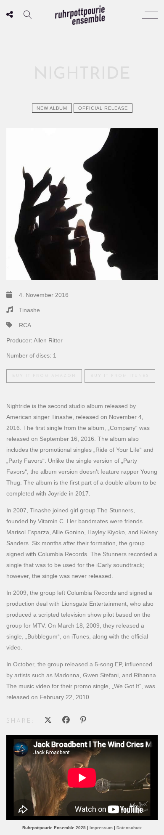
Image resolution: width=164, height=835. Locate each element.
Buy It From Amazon (44, 376)
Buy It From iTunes (119, 376)
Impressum (101, 827)
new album (52, 108)
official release (103, 108)
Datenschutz (129, 827)
